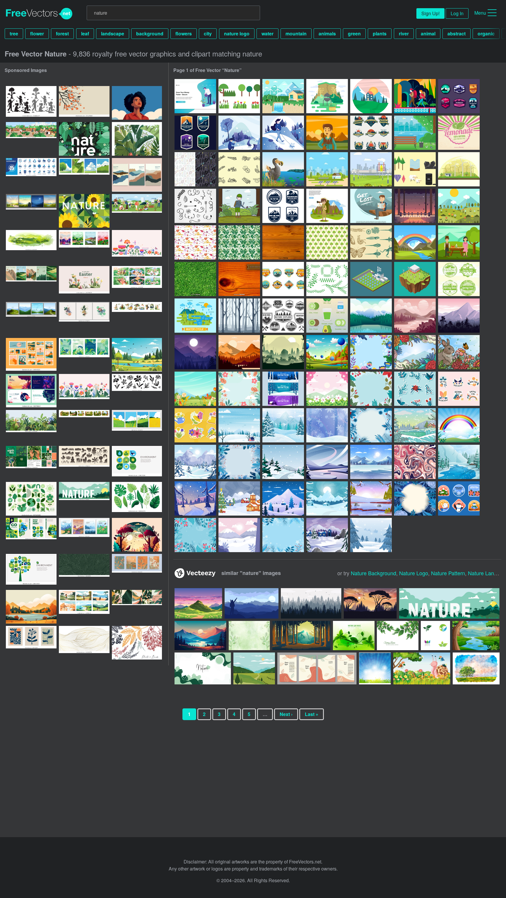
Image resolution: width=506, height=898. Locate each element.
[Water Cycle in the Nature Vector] (195, 315)
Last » (311, 714)
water (267, 33)
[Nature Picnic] (327, 96)
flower (37, 33)
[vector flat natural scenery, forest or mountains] (137, 355)
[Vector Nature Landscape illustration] (415, 206)
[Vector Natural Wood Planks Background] (283, 242)
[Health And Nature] (239, 169)
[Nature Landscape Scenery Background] (327, 352)
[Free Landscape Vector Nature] (415, 133)
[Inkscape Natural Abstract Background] (415, 462)
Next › (286, 714)
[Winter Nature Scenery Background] (283, 425)
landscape (112, 33)
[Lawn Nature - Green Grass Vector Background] (195, 279)
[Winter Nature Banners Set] (283, 389)
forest (62, 33)
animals (327, 33)
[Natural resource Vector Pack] (415, 169)
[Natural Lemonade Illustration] (459, 133)
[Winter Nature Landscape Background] (371, 462)
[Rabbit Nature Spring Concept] (459, 352)
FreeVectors (39, 14)
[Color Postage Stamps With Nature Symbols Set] (459, 279)
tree (14, 33)
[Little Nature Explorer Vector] (239, 206)
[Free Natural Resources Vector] (459, 169)
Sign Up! (430, 13)
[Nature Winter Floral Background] (283, 535)
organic (486, 33)
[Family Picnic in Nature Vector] (459, 242)
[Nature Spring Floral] (195, 389)
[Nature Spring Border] (415, 352)
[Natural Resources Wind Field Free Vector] (415, 279)
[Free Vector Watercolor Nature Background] (327, 242)
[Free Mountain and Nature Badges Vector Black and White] (283, 315)
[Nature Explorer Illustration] (371, 206)
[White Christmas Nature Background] (371, 535)
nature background (373, 573)
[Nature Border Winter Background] (371, 425)
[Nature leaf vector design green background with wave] (354, 635)
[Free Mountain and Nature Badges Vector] (283, 279)
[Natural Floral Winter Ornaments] (371, 389)
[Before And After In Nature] (371, 242)
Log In (457, 13)
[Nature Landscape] (371, 96)
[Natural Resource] (283, 96)
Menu (480, 12)
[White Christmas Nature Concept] (415, 425)
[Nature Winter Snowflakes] (327, 425)
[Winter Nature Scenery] (283, 462)
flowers (183, 33)
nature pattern (448, 573)
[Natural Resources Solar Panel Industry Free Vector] (371, 279)
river (404, 33)
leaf (85, 33)
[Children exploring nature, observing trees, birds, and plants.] (31, 103)
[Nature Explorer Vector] (327, 206)
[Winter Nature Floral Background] (195, 535)
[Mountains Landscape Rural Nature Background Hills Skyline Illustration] (371, 315)
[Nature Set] (239, 96)
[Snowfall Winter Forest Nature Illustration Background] (239, 315)
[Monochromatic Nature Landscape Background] (415, 315)
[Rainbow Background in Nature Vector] (415, 242)
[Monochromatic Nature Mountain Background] (239, 352)
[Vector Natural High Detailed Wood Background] (239, 279)
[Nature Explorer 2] (283, 206)
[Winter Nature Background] (195, 462)
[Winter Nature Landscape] (283, 498)
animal (428, 33)
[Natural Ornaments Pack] (195, 206)
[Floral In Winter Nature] (239, 462)
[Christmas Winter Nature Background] (239, 425)
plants (380, 33)
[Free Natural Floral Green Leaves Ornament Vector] (327, 279)
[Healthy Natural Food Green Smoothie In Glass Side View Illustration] (327, 315)
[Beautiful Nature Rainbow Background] (459, 425)
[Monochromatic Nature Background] (459, 315)
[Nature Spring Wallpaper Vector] (459, 206)
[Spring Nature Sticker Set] (195, 425)
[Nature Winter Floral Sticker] (415, 389)
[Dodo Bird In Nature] (283, 169)
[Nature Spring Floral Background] (327, 389)
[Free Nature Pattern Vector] (195, 169)
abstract (456, 33)
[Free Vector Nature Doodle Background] (195, 242)
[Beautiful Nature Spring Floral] (239, 389)
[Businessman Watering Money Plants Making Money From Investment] (195, 96)
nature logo (236, 33)
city (208, 33)
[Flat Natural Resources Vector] (327, 169)
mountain (296, 33)
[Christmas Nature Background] (239, 498)
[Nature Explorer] (415, 96)
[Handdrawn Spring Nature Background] (371, 352)
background (149, 33)
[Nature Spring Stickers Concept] (459, 389)
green (354, 33)
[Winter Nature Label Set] (459, 498)
